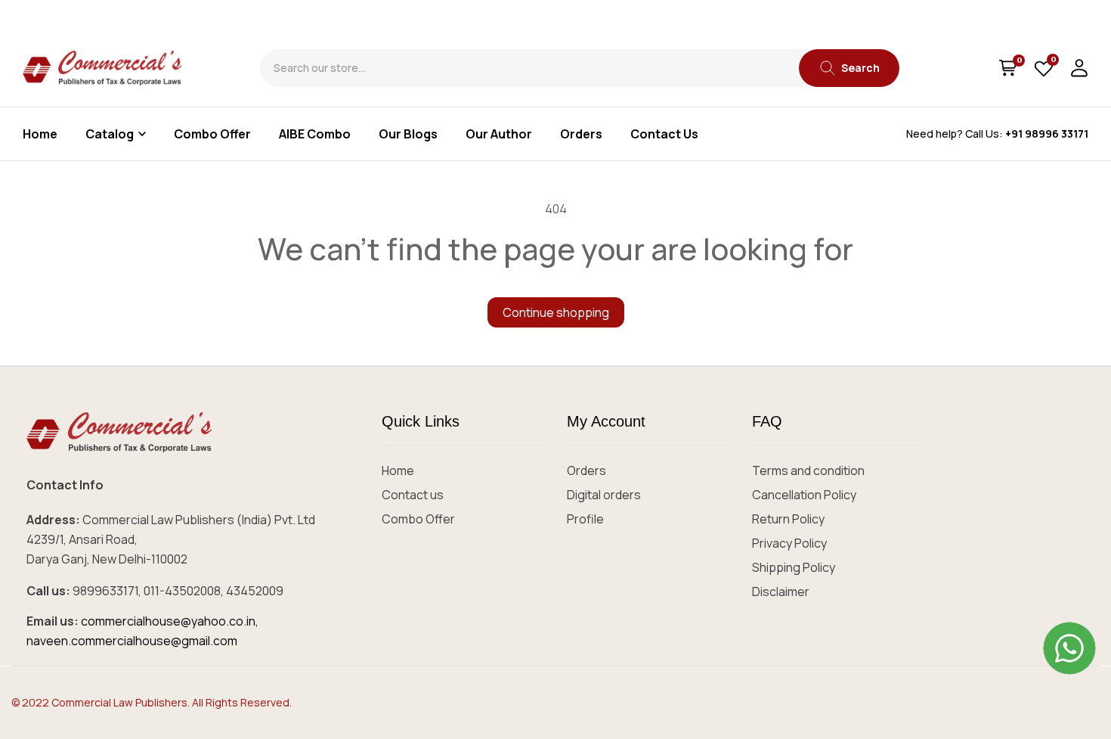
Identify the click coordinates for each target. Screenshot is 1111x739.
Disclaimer (780, 591)
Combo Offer (418, 519)
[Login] (1079, 68)
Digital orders (604, 494)
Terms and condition (808, 470)
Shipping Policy (793, 567)
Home (398, 470)
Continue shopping (556, 312)
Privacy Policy (789, 543)
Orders (586, 470)
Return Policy (788, 519)
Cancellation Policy (804, 494)
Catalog (109, 134)
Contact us (413, 494)
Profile (585, 519)
